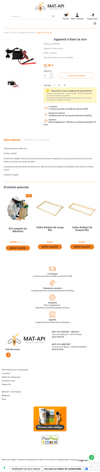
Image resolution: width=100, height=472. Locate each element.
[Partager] (54, 85)
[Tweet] (59, 85)
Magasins (6, 395)
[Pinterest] (65, 85)
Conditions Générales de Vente (31, 459)
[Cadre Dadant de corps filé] (50, 208)
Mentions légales (9, 459)
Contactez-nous (8, 381)
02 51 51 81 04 (57, 349)
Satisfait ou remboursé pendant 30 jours (52, 307)
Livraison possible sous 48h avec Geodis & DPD (52, 276)
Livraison (6, 373)
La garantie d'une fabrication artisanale (52, 322)
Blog (4, 399)
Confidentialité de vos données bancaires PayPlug (52, 290)
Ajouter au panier (76, 76)
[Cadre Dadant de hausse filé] (82, 208)
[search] (53, 16)
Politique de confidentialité (57, 459)
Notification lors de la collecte (26, 469)
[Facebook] (8, 354)
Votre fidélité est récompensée (15, 370)
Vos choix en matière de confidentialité (62, 469)
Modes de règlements (11, 377)
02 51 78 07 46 (58, 337)
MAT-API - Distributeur (11, 392)
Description (12, 140)
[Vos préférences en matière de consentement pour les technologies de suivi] (4, 467)
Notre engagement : (52, 305)
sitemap (74, 459)
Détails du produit (37, 140)
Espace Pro (6, 384)
